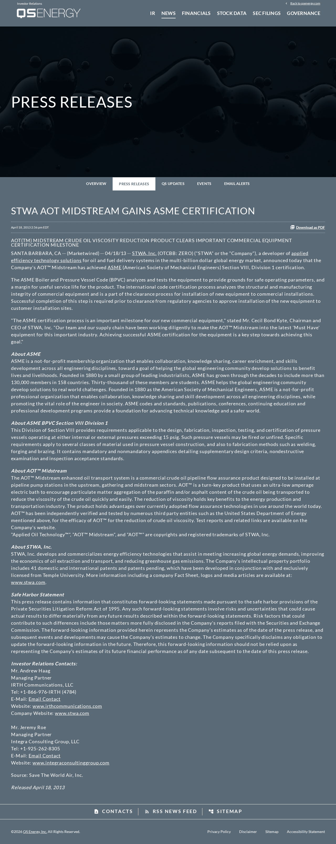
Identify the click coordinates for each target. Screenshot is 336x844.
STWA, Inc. (144, 253)
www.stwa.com (28, 582)
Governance (303, 13)
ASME (115, 267)
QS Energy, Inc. (35, 831)
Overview (96, 183)
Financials (196, 13)
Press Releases (134, 184)
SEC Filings (267, 13)
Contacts (113, 811)
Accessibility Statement (306, 832)
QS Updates (173, 183)
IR (152, 13)
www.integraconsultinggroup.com (71, 763)
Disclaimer (248, 832)
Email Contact (45, 699)
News (168, 13)
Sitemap (225, 811)
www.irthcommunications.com (67, 706)
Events (204, 183)
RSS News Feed (170, 811)
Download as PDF (310, 227)
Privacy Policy (219, 832)
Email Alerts (237, 183)
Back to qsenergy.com (305, 3)
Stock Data (232, 13)
